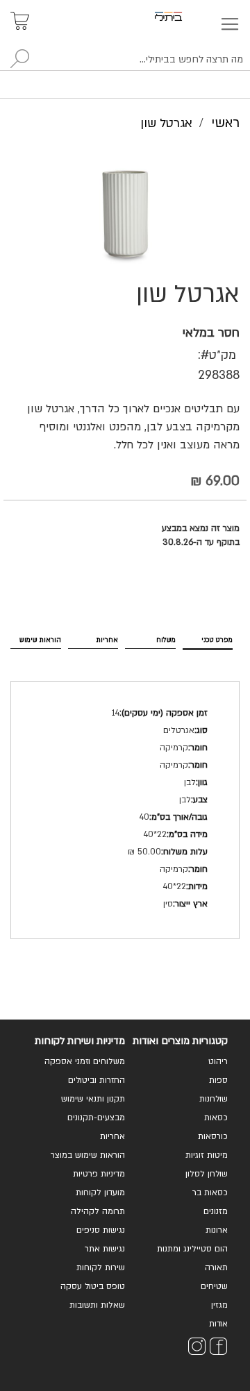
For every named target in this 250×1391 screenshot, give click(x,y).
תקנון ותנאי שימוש (93, 1098)
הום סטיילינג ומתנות (192, 1248)
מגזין (219, 1304)
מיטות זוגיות (206, 1155)
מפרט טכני (217, 640)
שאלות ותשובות (97, 1304)
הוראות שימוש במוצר (88, 1155)
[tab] (208, 637)
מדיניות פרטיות (99, 1173)
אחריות (107, 640)
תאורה (216, 1267)
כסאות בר (210, 1192)
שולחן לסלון (206, 1173)
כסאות (216, 1117)
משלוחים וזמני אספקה (84, 1061)
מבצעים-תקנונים (96, 1117)
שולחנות (213, 1098)
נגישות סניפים (100, 1230)
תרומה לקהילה (98, 1211)
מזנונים (215, 1211)
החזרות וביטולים (96, 1080)
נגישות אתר (105, 1248)
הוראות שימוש (40, 640)
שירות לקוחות (100, 1267)
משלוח (166, 640)
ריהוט (218, 1061)
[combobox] (125, 60)
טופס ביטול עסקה (92, 1286)
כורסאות (213, 1136)
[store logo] (184, 16)
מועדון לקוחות (100, 1192)
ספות (218, 1080)
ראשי (225, 123)
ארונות (217, 1230)
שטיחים (214, 1286)
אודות (218, 1323)
